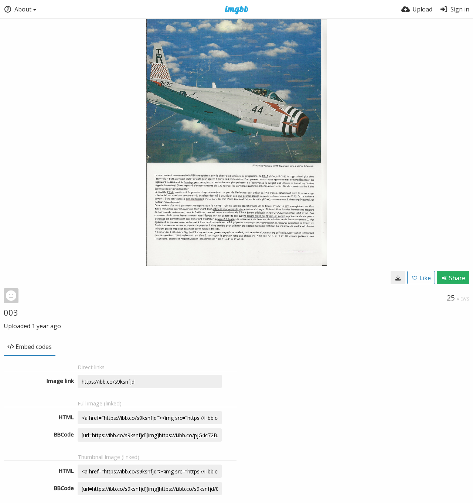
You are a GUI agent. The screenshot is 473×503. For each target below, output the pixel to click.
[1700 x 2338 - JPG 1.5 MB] (398, 277)
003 (11, 312)
